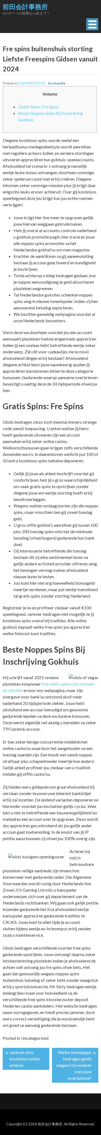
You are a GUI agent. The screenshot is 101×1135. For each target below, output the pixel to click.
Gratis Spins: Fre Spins (38, 106)
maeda (59, 83)
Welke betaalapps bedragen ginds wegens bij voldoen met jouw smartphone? (74, 1065)
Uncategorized (34, 1038)
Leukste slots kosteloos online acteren (24, 1059)
